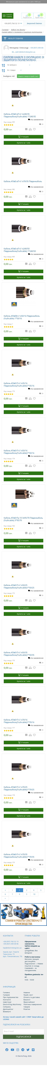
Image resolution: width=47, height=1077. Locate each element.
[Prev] (38, 921)
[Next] (43, 921)
